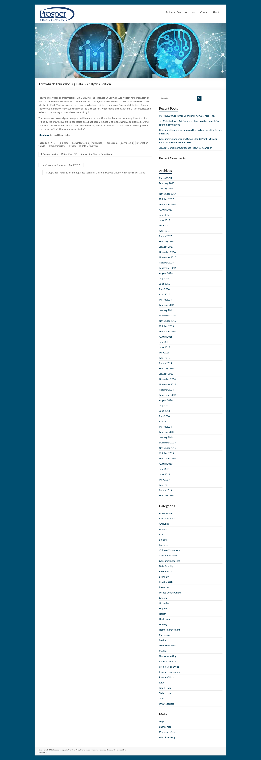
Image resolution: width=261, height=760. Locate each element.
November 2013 (167, 447)
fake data (97, 142)
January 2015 (166, 373)
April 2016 (164, 294)
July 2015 (164, 341)
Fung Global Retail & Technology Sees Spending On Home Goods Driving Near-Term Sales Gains (97, 172)
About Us (217, 12)
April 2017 (164, 230)
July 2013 (164, 468)
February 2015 (166, 368)
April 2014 (164, 421)
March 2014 (165, 426)
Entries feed (165, 726)
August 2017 (165, 209)
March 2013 (165, 490)
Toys (161, 698)
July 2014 (164, 405)
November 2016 (167, 257)
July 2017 (164, 214)
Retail (162, 682)
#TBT (53, 142)
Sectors (169, 12)
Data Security (166, 566)
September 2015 (167, 331)
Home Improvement (169, 629)
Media (162, 640)
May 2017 (164, 225)
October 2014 (166, 389)
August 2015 (165, 336)
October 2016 (166, 262)
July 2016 (164, 278)
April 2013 (164, 484)
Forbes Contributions (170, 592)
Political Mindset (168, 661)
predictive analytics (169, 666)
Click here (44, 134)
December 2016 (167, 251)
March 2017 (165, 236)
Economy (164, 576)
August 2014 (165, 400)
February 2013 (166, 495)
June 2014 (164, 410)
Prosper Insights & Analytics (83, 145)
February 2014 (166, 431)
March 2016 (165, 299)
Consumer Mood (168, 555)
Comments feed (167, 732)
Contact (204, 12)
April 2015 (164, 357)
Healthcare (165, 619)
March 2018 (165, 177)
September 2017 (167, 204)
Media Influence (167, 645)
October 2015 (166, 326)
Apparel (163, 529)
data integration (80, 142)
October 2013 (166, 453)
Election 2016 (166, 581)
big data (64, 142)
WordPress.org (167, 737)
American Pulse (167, 518)
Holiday (163, 624)
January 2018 (166, 188)
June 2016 (164, 283)
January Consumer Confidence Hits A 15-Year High (185, 147)
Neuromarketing (167, 656)
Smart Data (106, 154)
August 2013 (165, 463)
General (163, 597)
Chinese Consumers (169, 550)
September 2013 (167, 458)
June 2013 (164, 474)
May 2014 (164, 416)
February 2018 (166, 183)
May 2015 (164, 352)
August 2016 (165, 273)
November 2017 (167, 193)
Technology (165, 693)
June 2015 (164, 347)
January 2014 (166, 437)
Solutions (182, 12)
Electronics (165, 587)
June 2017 (164, 220)
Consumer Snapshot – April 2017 (61, 164)
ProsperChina (166, 677)
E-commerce (165, 571)
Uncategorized (166, 703)
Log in (162, 721)
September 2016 (167, 267)
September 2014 (167, 394)
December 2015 (167, 315)
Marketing (164, 634)
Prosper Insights (50, 154)
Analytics (87, 154)
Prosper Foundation (169, 671)
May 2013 (164, 479)
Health (162, 613)
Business (163, 544)
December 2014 (167, 379)
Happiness (164, 608)
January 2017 (166, 246)
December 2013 (167, 442)
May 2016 (164, 289)
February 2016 (166, 304)
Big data (96, 154)
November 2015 (167, 320)
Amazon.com (165, 513)
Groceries (164, 603)
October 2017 (166, 199)
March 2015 (165, 363)
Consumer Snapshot (169, 560)
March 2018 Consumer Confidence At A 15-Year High (187, 115)
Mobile (162, 650)
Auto (161, 534)
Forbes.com (112, 142)
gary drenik (127, 142)
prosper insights (57, 145)
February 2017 (166, 241)
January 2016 (166, 310)
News (194, 12)
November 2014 (167, 384)
